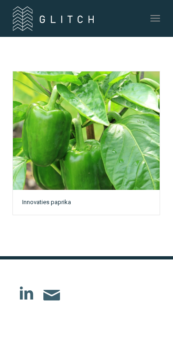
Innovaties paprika (46, 202)
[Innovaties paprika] (86, 130)
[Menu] (155, 18)
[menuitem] (155, 18)
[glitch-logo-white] (72, 18)
